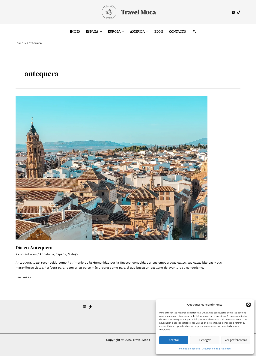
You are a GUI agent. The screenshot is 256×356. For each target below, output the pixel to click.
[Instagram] (233, 12)
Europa (114, 31)
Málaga (73, 254)
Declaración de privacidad (216, 348)
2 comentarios (26, 254)
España (92, 31)
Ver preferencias (236, 340)
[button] (248, 305)
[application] (100, 31)
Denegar (205, 340)
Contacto (177, 31)
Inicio (75, 31)
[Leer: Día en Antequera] (111, 168)
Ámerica (137, 31)
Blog (158, 31)
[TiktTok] (238, 12)
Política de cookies (189, 348)
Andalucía (47, 254)
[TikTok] (90, 307)
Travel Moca (138, 11)
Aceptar (173, 340)
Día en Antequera (34, 247)
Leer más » (23, 277)
